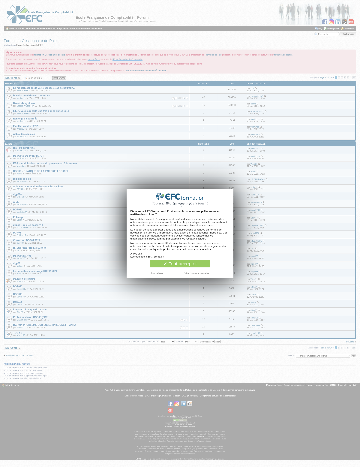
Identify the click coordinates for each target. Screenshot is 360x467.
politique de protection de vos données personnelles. (180, 249)
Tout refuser (157, 273)
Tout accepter (182, 263)
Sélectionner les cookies (196, 273)
